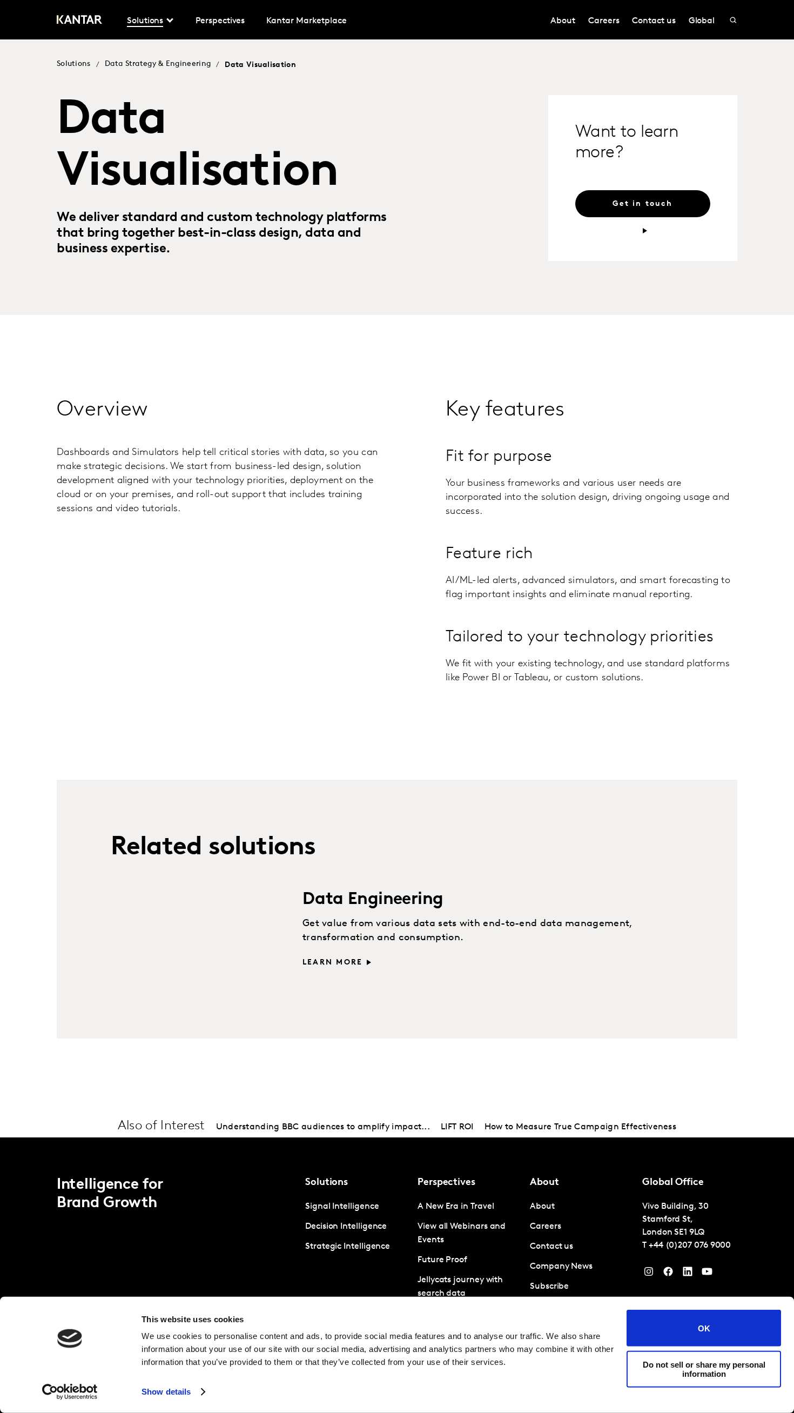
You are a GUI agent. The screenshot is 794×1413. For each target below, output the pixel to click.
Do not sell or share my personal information (704, 1369)
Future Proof (442, 1260)
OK (704, 1327)
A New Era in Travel (456, 1206)
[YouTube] (687, 1274)
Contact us (653, 21)
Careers (603, 21)
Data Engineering (372, 899)
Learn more (332, 963)
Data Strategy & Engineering (158, 64)
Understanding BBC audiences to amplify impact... (323, 1127)
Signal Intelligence (342, 1206)
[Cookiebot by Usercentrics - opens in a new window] (70, 1392)
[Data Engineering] (182, 937)
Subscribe (549, 1286)
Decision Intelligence (346, 1226)
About (562, 21)
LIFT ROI (457, 1127)
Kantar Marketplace (306, 21)
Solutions (74, 64)
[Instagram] (648, 1274)
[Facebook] (668, 1274)
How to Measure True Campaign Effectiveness (581, 1127)
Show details (166, 1391)
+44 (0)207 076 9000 (690, 1245)
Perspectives (220, 21)
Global (702, 21)
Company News (561, 1266)
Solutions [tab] (145, 21)
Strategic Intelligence (347, 1246)
